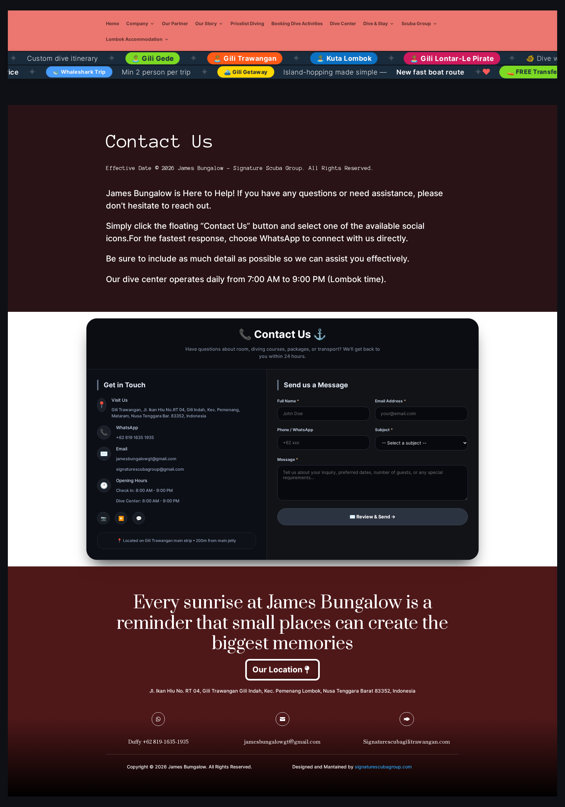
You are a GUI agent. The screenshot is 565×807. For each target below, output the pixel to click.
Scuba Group (416, 23)
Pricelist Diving (247, 23)
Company (137, 23)
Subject (384, 429)
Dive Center (343, 23)
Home (112, 23)
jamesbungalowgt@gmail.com (146, 458)
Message (287, 459)
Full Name (288, 400)
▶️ (121, 518)
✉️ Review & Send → (373, 516)
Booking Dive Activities (297, 23)
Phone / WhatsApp (295, 429)
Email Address (390, 400)
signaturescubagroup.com (383, 766)
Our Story (206, 23)
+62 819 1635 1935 (135, 437)
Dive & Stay (375, 23)
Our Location (277, 669)
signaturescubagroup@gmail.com (150, 469)
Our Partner (175, 23)
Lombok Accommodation (134, 39)
